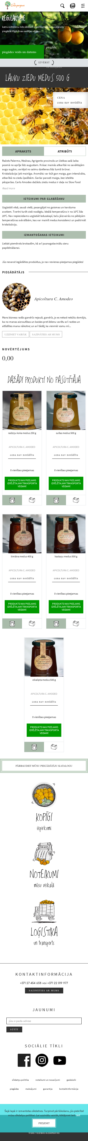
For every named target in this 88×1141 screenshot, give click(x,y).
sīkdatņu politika (20, 1079)
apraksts (23, 151)
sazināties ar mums (44, 990)
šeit (78, 1115)
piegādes (14, 1088)
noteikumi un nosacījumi (47, 1079)
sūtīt (14, 1029)
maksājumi (31, 1088)
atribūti (65, 151)
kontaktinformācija (68, 1088)
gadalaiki (71, 1079)
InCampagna (15, 5)
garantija (48, 1088)
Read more (8, 188)
